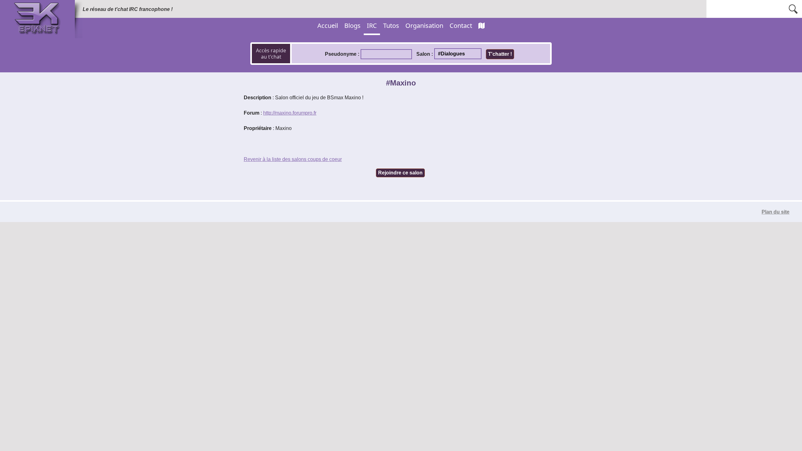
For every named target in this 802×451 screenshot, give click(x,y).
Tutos (391, 25)
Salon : (424, 54)
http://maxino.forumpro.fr (289, 113)
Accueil (327, 25)
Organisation (424, 25)
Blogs (352, 25)
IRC (372, 25)
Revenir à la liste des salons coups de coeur (293, 159)
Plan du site (775, 212)
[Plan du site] (481, 26)
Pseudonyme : (342, 54)
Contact (461, 25)
